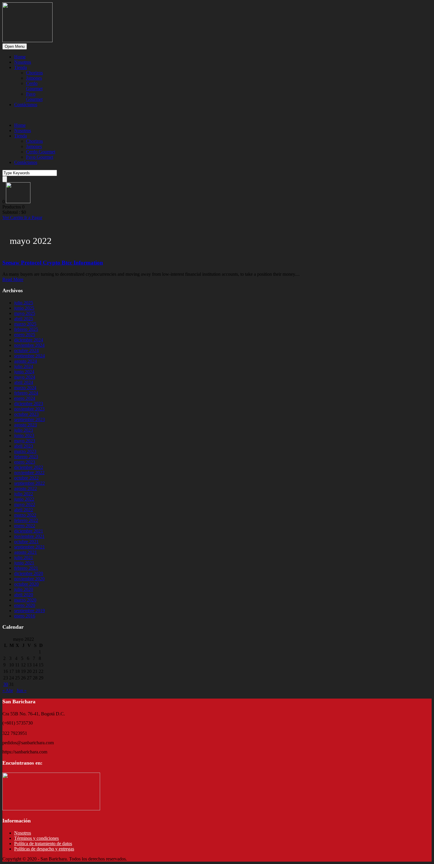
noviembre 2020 (29, 578)
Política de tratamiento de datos (43, 843)
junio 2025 (24, 308)
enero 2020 (24, 605)
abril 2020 (23, 594)
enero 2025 (24, 334)
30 (5, 684)
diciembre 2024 (28, 339)
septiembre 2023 (29, 419)
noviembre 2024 (29, 345)
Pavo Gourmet (34, 96)
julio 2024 (23, 366)
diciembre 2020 (28, 573)
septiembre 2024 (29, 355)
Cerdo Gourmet (34, 86)
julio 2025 (23, 302)
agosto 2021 (25, 552)
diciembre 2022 (28, 467)
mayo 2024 (24, 377)
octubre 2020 (26, 584)
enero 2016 (24, 615)
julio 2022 (23, 493)
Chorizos (34, 72)
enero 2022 (24, 525)
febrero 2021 (26, 568)
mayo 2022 (24, 504)
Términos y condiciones (36, 838)
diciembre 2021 (28, 530)
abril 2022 (23, 509)
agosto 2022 (25, 488)
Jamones (34, 78)
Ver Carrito (13, 217)
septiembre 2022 (29, 483)
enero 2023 (24, 461)
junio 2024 (24, 371)
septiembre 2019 (29, 610)
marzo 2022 (25, 515)
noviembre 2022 (29, 472)
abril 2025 (23, 318)
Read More (12, 279)
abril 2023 (23, 446)
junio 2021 (24, 562)
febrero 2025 (26, 329)
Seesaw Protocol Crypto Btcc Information (52, 262)
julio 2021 (23, 557)
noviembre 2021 (29, 536)
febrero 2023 (26, 456)
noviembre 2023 (29, 408)
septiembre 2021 (29, 546)
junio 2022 (24, 499)
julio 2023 (23, 430)
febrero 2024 (26, 392)
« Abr (7, 690)
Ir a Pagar (33, 217)
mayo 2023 (24, 440)
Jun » (22, 690)
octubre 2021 (26, 541)
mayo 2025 (24, 313)
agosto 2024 (25, 361)
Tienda (20, 67)
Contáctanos (25, 104)
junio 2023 (24, 435)
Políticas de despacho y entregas (44, 848)
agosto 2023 (25, 424)
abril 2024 (23, 382)
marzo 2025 (25, 323)
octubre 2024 (26, 350)
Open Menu (15, 46)
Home (20, 56)
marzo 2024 (25, 387)
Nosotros (22, 62)
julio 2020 (23, 589)
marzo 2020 (25, 599)
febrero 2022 (26, 520)
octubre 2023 (26, 414)
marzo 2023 (25, 451)
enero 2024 (24, 398)
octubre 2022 (26, 477)
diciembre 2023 (28, 403)
